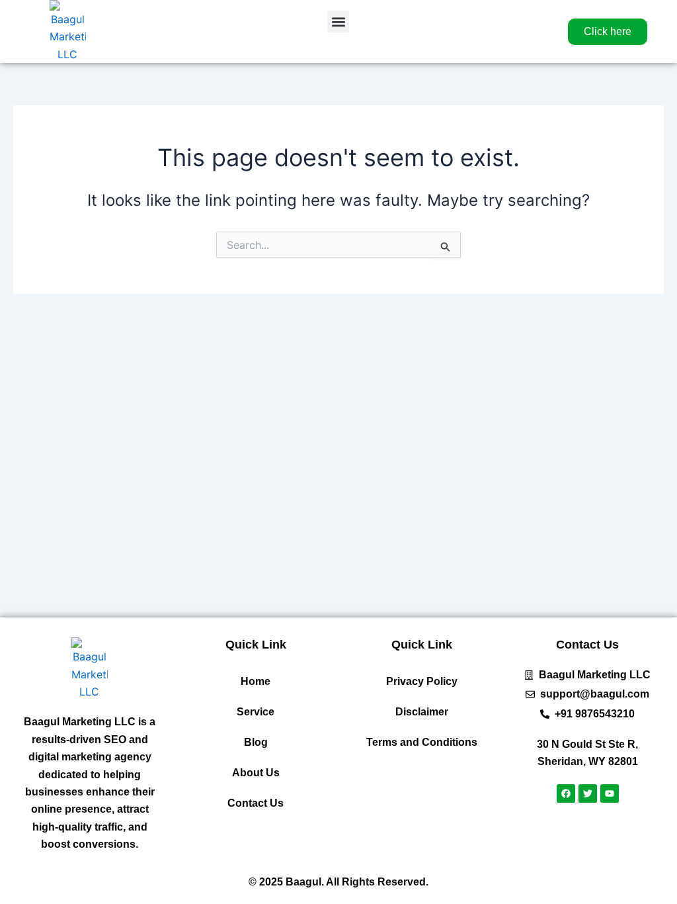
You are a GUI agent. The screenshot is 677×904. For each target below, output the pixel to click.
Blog (256, 742)
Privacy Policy (422, 681)
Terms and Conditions (421, 742)
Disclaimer (421, 711)
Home (255, 681)
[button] (338, 21)
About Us (256, 772)
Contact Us (255, 803)
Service (255, 711)
